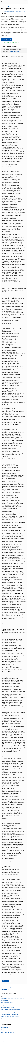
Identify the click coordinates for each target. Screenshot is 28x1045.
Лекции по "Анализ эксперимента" (10, 1016)
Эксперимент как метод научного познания (12, 1019)
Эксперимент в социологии (8, 1007)
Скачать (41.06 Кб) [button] (6, 39)
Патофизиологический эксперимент (10, 1009)
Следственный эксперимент (8, 1005)
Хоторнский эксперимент (7, 1032)
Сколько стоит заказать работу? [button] (10, 42)
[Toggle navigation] (25, 2)
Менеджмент (8, 6)
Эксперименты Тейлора (7, 1002)
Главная (2, 6)
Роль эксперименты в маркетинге (9, 1014)
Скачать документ (14, 51)
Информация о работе (10, 988)
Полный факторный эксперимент (9, 1012)
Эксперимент (4, 1000)
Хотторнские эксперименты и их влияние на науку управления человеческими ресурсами (13, 997)
